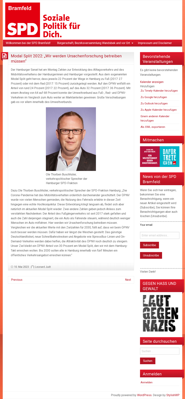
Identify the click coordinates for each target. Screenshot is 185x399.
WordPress (144, 395)
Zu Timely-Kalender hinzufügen (159, 90)
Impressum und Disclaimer (155, 43)
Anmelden (146, 382)
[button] (147, 86)
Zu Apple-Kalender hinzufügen (159, 109)
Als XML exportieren (153, 127)
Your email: (146, 224)
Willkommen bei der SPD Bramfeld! (28, 43)
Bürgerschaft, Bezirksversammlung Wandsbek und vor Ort (93, 43)
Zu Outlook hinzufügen (154, 103)
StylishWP (173, 395)
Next (128, 279)
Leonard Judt (43, 266)
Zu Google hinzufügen (154, 97)
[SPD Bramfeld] (42, 19)
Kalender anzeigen (152, 82)
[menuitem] (28, 43)
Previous (16, 279)
